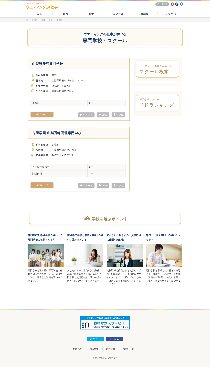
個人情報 (94, 348)
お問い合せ (128, 348)
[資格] (176, 4)
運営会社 (110, 348)
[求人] (172, 4)
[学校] (181, 4)
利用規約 (77, 348)
